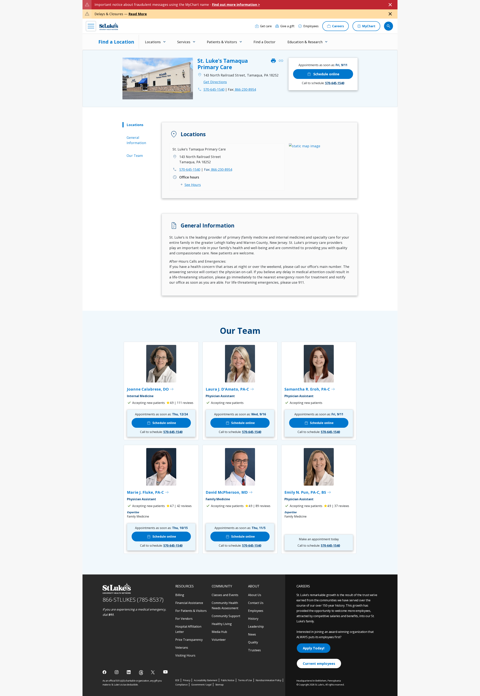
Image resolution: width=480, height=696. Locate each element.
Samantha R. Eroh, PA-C (309, 389)
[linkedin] (129, 672)
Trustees (254, 650)
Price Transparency (189, 640)
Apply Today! (313, 648)
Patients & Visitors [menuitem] (222, 42)
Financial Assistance (189, 603)
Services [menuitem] (183, 42)
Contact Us (255, 603)
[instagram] (117, 672)
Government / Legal (201, 684)
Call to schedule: (323, 83)
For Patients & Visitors (191, 611)
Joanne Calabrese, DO (150, 389)
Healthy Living (222, 624)
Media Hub (219, 632)
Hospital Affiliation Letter (188, 629)
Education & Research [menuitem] (304, 42)
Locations (135, 124)
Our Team (135, 155)
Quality (253, 642)
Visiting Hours (185, 655)
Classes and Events (225, 595)
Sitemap (219, 684)
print (273, 61)
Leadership (256, 626)
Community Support (226, 616)
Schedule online (323, 74)
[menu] (90, 26)
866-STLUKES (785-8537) (133, 599)
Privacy (186, 680)
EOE (177, 680)
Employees (255, 611)
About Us (254, 595)
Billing (179, 595)
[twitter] (153, 672)
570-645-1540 (189, 169)
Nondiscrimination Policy (268, 680)
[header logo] (108, 26)
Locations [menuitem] (153, 42)
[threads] (141, 672)
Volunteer (219, 640)
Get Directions (215, 82)
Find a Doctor (264, 42)
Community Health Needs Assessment (225, 605)
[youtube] (165, 671)
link (281, 61)
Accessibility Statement (205, 680)
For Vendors (184, 619)
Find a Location (116, 42)
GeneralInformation (136, 140)
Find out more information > (236, 4)
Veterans (181, 647)
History (253, 619)
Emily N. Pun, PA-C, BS (307, 492)
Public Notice (227, 680)
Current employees (319, 663)
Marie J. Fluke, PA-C (148, 492)
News (252, 634)
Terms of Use (245, 680)
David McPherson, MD (229, 492)
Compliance (181, 684)
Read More (137, 14)
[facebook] (105, 672)
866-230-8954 (242, 89)
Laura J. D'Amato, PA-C (230, 389)
